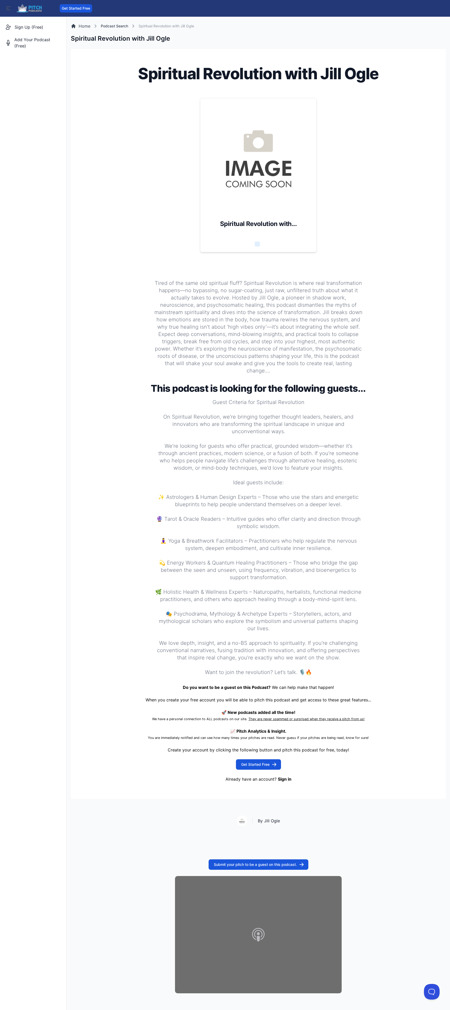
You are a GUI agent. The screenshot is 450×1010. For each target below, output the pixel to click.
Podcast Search (114, 26)
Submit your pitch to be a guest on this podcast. (255, 864)
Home (84, 26)
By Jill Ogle (269, 820)
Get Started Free (76, 8)
